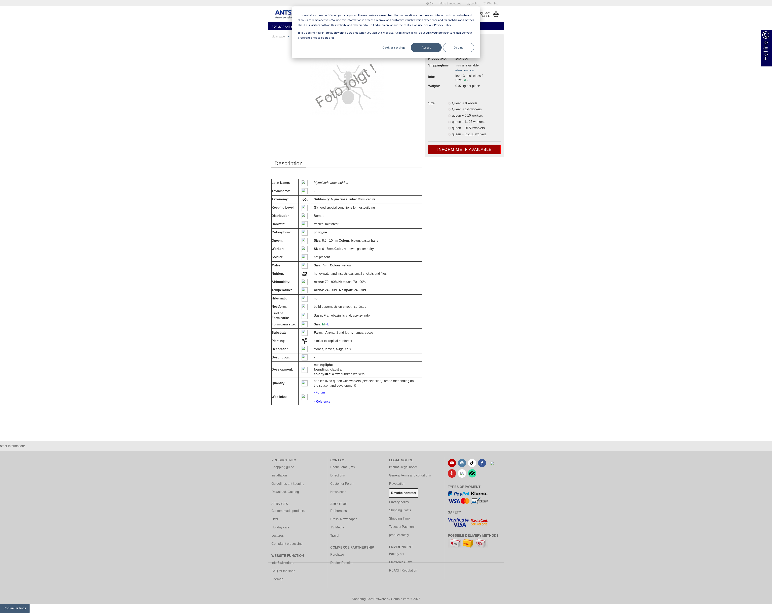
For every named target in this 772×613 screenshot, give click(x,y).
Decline (458, 47)
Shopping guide (282, 467)
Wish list (492, 3)
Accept (426, 47)
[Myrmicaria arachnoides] (347, 87)
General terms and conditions (410, 475)
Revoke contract (403, 493)
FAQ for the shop (283, 571)
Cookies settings (393, 47)
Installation (279, 475)
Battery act (396, 554)
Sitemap (277, 579)
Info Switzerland (282, 562)
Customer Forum (342, 483)
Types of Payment (402, 526)
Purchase (337, 554)
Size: (431, 103)
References (338, 511)
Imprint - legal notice (403, 467)
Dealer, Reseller (341, 562)
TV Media (337, 527)
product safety (399, 535)
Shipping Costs (400, 510)
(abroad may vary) (464, 70)
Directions (337, 475)
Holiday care (280, 527)
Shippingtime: (438, 65)
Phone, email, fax (342, 467)
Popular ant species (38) (290, 26)
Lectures (277, 535)
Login (473, 3)
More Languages (450, 3)
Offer (274, 519)
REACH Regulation (403, 570)
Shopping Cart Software (369, 599)
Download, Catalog (285, 492)
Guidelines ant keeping (287, 483)
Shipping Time (399, 518)
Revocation (397, 483)
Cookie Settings (14, 608)
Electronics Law (400, 562)
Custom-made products (288, 511)
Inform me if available (464, 149)
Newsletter (338, 492)
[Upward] (761, 607)
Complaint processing (287, 543)
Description (288, 163)
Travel (334, 535)
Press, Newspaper (343, 519)
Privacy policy (399, 502)
